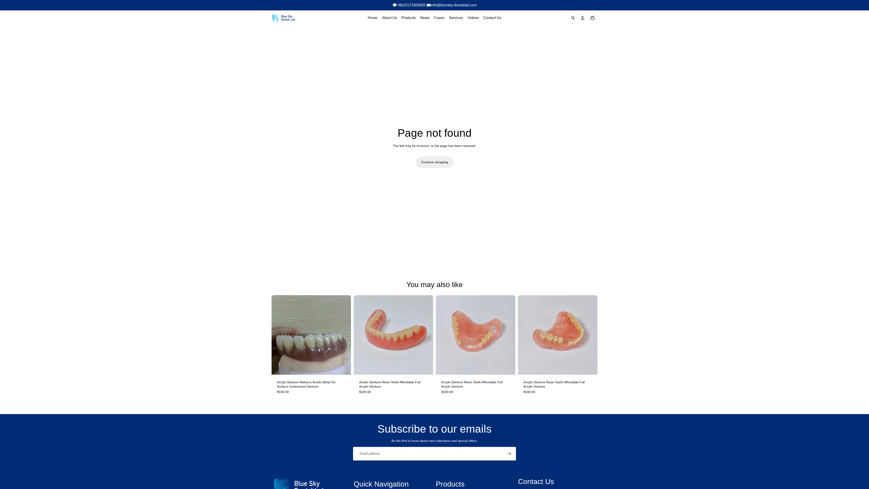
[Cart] (592, 18)
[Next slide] (426, 335)
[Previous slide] (360, 335)
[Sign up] (509, 453)
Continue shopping (434, 162)
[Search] (573, 18)
